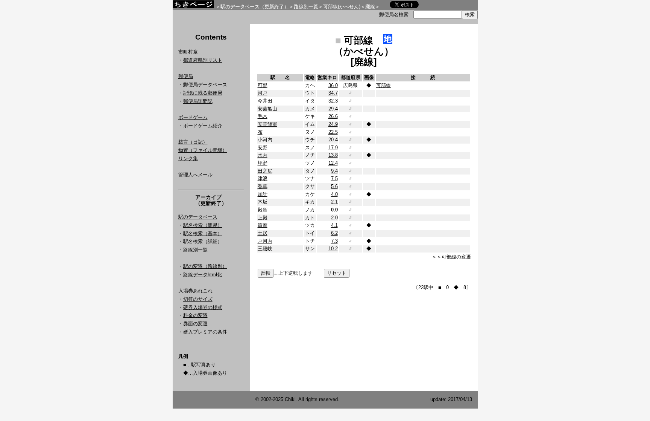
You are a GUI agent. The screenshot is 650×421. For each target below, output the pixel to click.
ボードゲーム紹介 (202, 126)
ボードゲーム (193, 117)
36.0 (333, 85)
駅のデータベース (197, 217)
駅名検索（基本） (202, 233)
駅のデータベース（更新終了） (254, 6)
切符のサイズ (198, 299)
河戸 (262, 93)
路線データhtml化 (202, 274)
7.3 (334, 241)
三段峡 (265, 248)
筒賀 (262, 225)
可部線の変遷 (456, 257)
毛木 (262, 116)
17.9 (333, 147)
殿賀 (262, 210)
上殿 (262, 217)
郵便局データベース (205, 84)
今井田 (265, 101)
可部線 (383, 85)
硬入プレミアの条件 (205, 332)
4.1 (334, 225)
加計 (262, 194)
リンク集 (188, 158)
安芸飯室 (267, 124)
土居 (262, 233)
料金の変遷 (195, 315)
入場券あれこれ (195, 291)
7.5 (334, 178)
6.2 (334, 233)
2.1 (334, 202)
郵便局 (185, 76)
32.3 (333, 101)
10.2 (333, 248)
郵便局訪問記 (198, 101)
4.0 (334, 194)
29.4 (333, 109)
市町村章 (188, 52)
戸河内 (265, 241)
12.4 (333, 163)
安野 (262, 147)
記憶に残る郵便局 (202, 93)
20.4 (333, 139)
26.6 (333, 116)
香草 (262, 186)
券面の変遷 (195, 323)
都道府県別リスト (202, 60)
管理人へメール (195, 175)
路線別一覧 (306, 6)
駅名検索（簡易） (202, 225)
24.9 (333, 124)
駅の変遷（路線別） (205, 266)
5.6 (334, 186)
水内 (262, 155)
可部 (262, 85)
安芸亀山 (267, 109)
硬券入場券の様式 (202, 307)
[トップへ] (193, 6)
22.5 (333, 132)
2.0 (334, 217)
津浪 (262, 178)
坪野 (262, 163)
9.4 (334, 171)
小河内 (265, 139)
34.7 (333, 93)
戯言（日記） (193, 142)
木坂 (262, 202)
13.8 (333, 155)
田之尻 (265, 171)
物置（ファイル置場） (202, 150)
